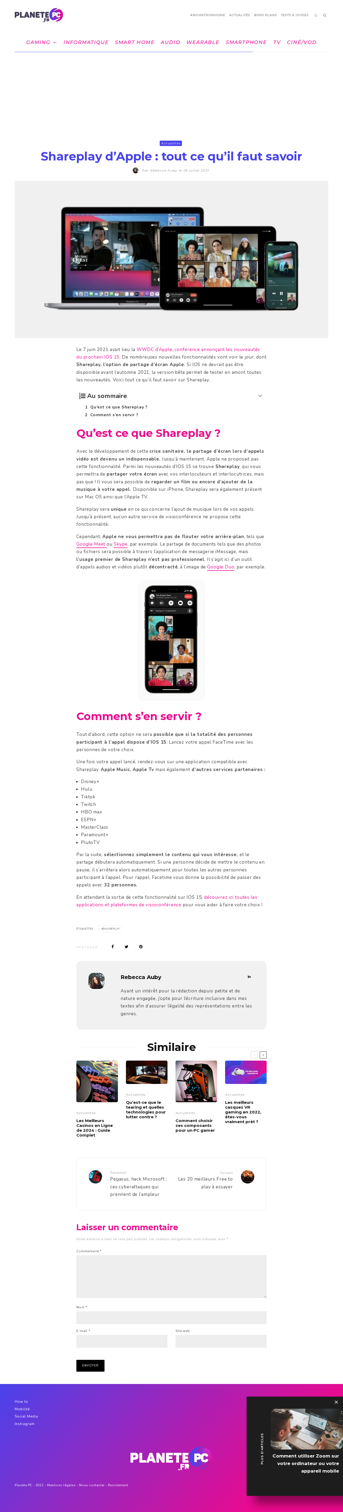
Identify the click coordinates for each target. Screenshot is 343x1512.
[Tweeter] (126, 947)
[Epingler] (141, 947)
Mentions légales (61, 1485)
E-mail (83, 1331)
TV (277, 42)
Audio (170, 42)
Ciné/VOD (301, 42)
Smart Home (134, 42)
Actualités (239, 15)
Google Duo (220, 567)
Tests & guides (295, 15)
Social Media (26, 1416)
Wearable (203, 42)
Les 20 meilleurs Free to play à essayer (205, 1180)
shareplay (111, 928)
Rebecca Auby (141, 977)
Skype (121, 544)
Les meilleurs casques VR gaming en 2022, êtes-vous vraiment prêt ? (243, 1112)
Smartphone (246, 42)
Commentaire (89, 1251)
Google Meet (91, 544)
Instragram (25, 1424)
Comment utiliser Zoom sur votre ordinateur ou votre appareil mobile (306, 1463)
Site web (183, 1331)
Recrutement (118, 1485)
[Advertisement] (171, 92)
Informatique (86, 42)
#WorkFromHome (207, 15)
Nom (81, 1307)
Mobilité (22, 1409)
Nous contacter (91, 1485)
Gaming (38, 42)
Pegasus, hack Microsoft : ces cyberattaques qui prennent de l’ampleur (138, 1184)
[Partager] (112, 947)
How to (21, 1401)
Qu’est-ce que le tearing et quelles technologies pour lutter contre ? (146, 1109)
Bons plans (265, 15)
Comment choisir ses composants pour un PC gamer (195, 1125)
